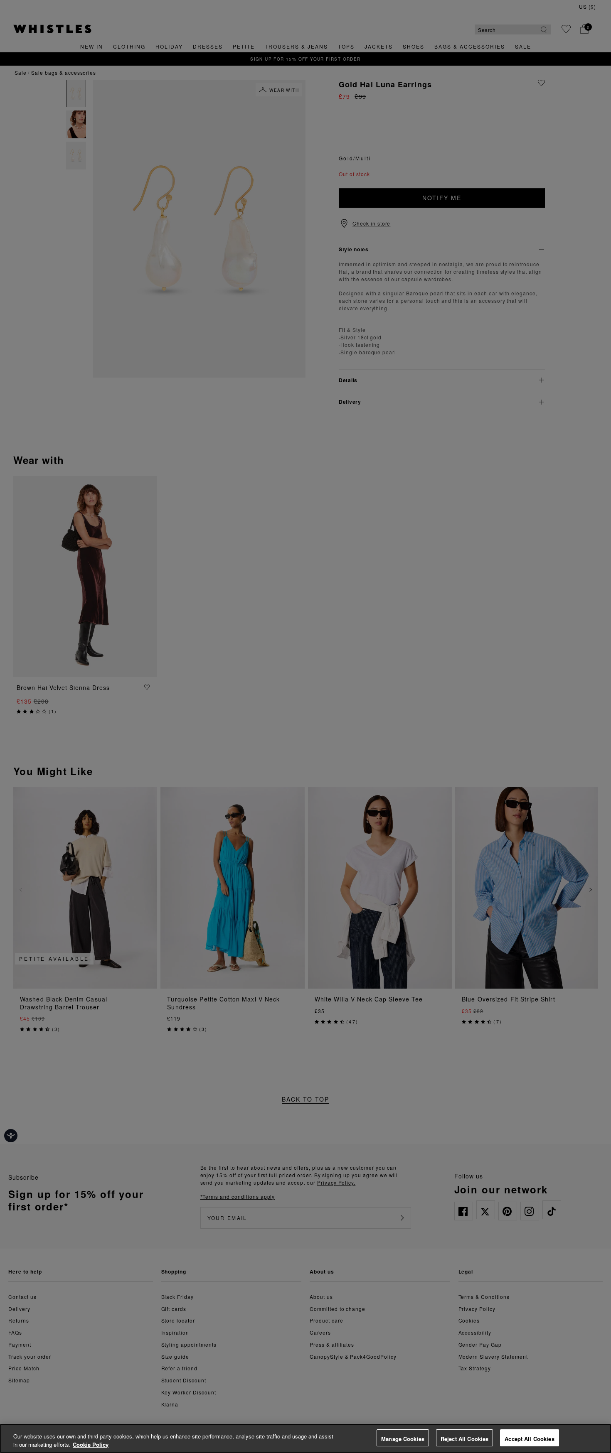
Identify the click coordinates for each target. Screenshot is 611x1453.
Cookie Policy (90, 1444)
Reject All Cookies (464, 1439)
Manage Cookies (402, 1439)
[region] (305, 1438)
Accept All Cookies (529, 1439)
